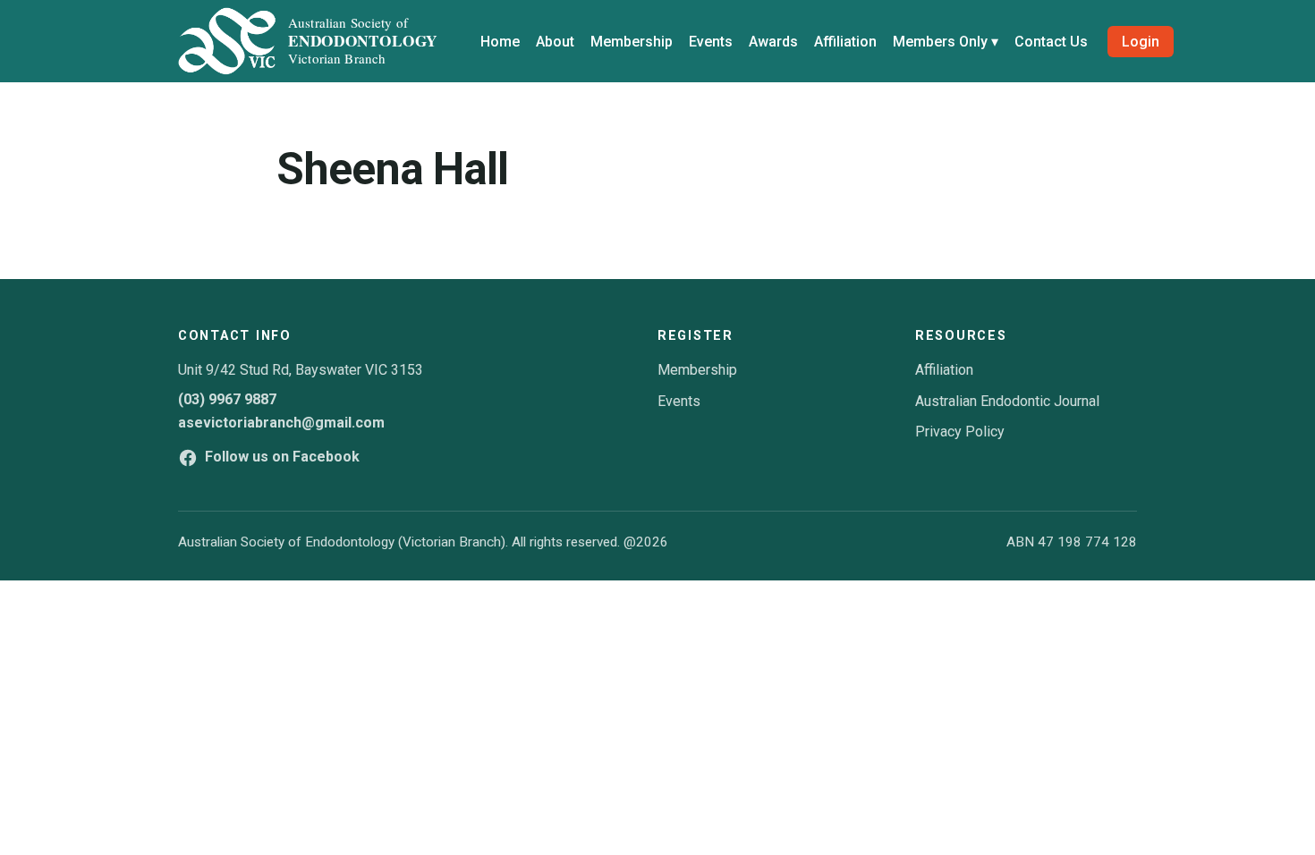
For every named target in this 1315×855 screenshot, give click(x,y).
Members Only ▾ (945, 41)
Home (500, 41)
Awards (773, 41)
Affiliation (845, 41)
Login (1140, 41)
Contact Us (1051, 41)
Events (711, 41)
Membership (631, 41)
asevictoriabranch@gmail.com (281, 422)
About (555, 41)
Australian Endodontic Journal (1007, 401)
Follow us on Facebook (282, 456)
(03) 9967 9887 (227, 399)
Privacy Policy (960, 431)
